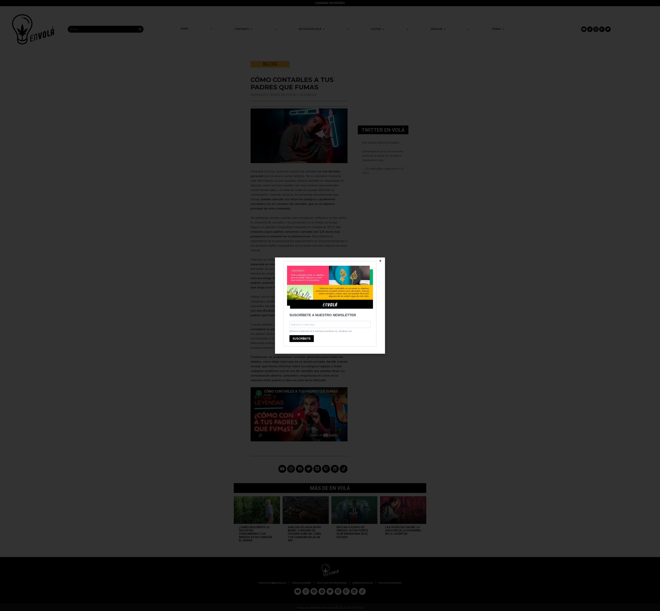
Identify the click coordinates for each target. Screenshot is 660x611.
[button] (380, 261)
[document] (330, 305)
